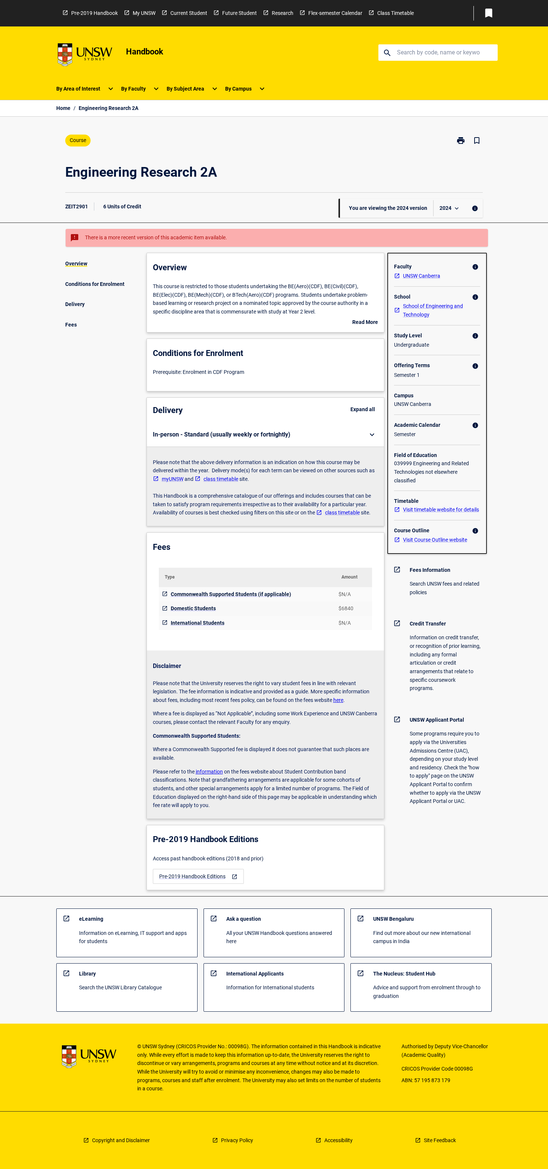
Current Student (188, 13)
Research (282, 13)
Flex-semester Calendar (335, 13)
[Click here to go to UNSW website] (85, 56)
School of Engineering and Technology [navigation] (433, 310)
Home (63, 108)
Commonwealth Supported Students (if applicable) (231, 594)
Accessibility (338, 1140)
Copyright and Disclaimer (121, 1140)
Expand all (362, 409)
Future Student (239, 13)
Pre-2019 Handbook (94, 13)
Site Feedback (440, 1140)
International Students (197, 623)
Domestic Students (193, 608)
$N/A (344, 594)
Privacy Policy (237, 1140)
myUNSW (172, 479)
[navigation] (198, 876)
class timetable (221, 479)
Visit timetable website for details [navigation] (441, 510)
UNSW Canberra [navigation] (421, 276)
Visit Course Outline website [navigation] (435, 540)
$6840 (345, 608)
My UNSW (144, 13)
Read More (365, 323)
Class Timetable (395, 13)
